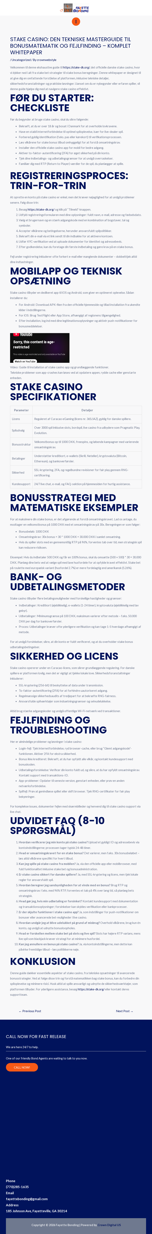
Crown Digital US (109, 1225)
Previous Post (30, 1011)
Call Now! (22, 1067)
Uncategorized (21, 60)
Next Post (124, 1011)
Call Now (131, 7)
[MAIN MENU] (76, 21)
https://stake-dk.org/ (76, 67)
